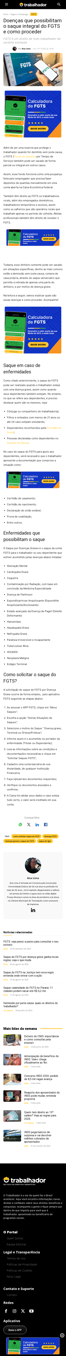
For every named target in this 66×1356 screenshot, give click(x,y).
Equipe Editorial (16, 1244)
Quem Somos (15, 1238)
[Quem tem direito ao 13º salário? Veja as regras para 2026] (12, 1116)
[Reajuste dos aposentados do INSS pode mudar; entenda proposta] (12, 1096)
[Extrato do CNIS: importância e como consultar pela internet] (12, 1040)
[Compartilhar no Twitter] (28, 825)
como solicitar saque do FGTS (26, 836)
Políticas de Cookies (19, 1270)
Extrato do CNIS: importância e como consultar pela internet (41, 1039)
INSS (26, 1047)
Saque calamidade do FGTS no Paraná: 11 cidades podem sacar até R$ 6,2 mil (28, 989)
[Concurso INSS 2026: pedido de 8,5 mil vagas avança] (12, 1079)
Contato (12, 1295)
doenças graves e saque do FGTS (19, 841)
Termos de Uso (16, 1258)
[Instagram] (14, 1311)
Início (5, 14)
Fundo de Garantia (25, 156)
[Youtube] (31, 1311)
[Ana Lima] (15, 49)
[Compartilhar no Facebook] (45, 825)
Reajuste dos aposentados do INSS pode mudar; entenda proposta (42, 1096)
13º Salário (8, 1010)
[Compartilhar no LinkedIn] (37, 825)
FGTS (33, 14)
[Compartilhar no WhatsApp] (20, 825)
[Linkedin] (33, 910)
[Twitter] (22, 1311)
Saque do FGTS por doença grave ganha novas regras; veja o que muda (31, 958)
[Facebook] (5, 1311)
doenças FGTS (50, 836)
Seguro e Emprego (19, 14)
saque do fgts (45, 841)
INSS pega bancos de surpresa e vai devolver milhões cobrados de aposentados (37, 1137)
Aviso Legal (14, 1276)
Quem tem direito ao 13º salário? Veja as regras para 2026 (40, 1115)
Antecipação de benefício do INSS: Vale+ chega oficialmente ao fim (41, 1059)
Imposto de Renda (18, 442)
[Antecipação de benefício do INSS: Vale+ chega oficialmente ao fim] (12, 1059)
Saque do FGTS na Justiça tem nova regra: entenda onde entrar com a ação (28, 974)
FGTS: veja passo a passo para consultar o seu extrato (30, 943)
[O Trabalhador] (33, 4)
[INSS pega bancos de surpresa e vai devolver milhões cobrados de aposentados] (12, 1135)
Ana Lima (26, 48)
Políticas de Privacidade (22, 1264)
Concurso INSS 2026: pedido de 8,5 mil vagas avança (41, 1077)
